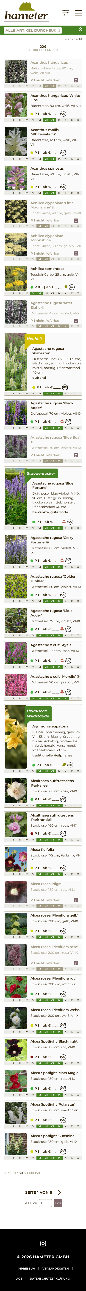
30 (21, 1173)
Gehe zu (30, 1203)
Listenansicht (72, 39)
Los (58, 1203)
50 (26, 1173)
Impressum (26, 1268)
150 (37, 1173)
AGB (19, 1278)
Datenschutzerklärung (50, 1278)
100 (31, 1173)
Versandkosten (55, 1268)
